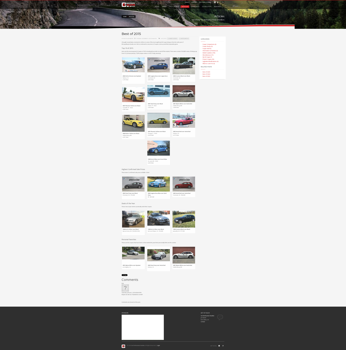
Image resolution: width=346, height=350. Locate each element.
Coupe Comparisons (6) (209, 44)
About (164, 6)
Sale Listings (174, 6)
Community (195, 6)
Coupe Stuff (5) (207, 48)
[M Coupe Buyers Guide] (128, 4)
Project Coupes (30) (208, 59)
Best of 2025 (206, 72)
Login (158, 345)
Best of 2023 (206, 76)
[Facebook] (217, 2)
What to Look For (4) (209, 63)
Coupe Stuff (206, 6)
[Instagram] (215, 2)
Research (217, 6)
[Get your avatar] (125, 288)
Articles (185, 6)
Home (157, 6)
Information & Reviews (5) (210, 51)
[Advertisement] (143, 327)
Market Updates (173, 38)
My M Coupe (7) (207, 57)
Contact (203, 321)
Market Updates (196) (209, 53)
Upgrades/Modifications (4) (210, 61)
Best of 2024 (206, 74)
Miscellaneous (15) (208, 55)
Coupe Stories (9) (208, 46)
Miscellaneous (184, 38)
